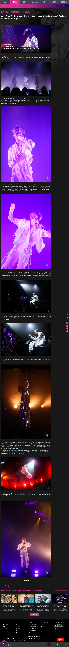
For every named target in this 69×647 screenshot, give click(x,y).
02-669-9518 (36, 626)
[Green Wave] (25, 2)
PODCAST (52, 6)
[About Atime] (64, 2)
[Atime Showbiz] (54, 2)
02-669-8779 (32, 632)
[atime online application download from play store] (60, 628)
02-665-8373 (6, 628)
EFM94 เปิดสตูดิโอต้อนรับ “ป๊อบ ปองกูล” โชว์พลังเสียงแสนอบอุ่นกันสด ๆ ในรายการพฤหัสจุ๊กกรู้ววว (43, 606)
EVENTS (41, 6)
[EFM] (15, 2)
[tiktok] (67, 331)
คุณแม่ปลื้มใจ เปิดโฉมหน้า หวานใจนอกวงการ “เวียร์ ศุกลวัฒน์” (9, 606)
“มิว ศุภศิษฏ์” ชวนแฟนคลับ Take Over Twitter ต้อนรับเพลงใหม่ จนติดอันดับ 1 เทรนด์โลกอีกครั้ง (26, 606)
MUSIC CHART (30, 6)
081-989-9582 (32, 626)
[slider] (65, 644)
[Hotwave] (34, 2)
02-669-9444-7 (19, 626)
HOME (3, 6)
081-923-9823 (23, 632)
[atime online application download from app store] (60, 625)
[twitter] (8, 586)
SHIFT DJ (36, 6)
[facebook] (5, 586)
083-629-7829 (36, 632)
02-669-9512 (19, 632)
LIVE (7, 6)
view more (35, 614)
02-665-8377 (6, 624)
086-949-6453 (44, 626)
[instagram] (67, 323)
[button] (65, 6)
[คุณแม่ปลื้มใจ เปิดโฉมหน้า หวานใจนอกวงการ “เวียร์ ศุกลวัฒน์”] (9, 598)
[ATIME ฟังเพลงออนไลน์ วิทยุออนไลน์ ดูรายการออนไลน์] (5, 2)
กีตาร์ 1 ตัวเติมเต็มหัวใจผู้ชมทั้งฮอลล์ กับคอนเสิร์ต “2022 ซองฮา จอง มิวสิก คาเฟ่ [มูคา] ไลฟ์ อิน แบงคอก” (60, 606)
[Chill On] (44, 2)
